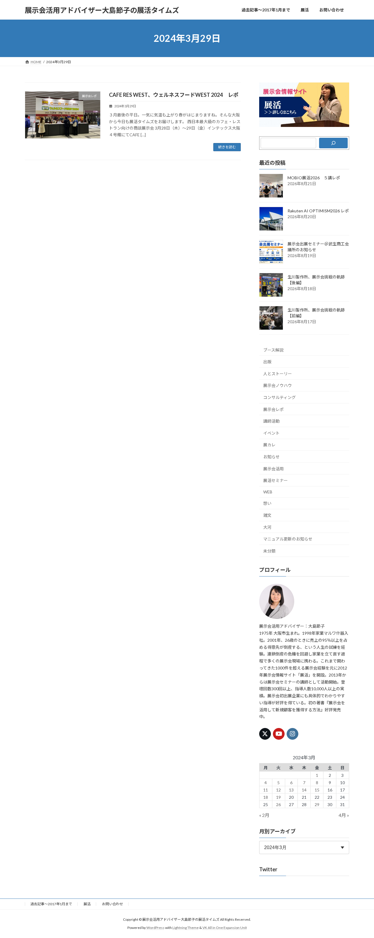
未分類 (269, 550)
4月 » (344, 815)
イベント (271, 433)
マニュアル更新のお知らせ (287, 538)
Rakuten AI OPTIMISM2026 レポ (318, 210)
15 (317, 789)
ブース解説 (273, 349)
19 (278, 797)
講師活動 (271, 421)
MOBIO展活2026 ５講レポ (314, 177)
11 (266, 789)
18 (266, 797)
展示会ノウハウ (277, 385)
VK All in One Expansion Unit (224, 928)
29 (317, 804)
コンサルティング (279, 397)
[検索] (333, 143)
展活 (87, 904)
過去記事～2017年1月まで (51, 904)
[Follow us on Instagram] (293, 734)
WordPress (155, 928)
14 (304, 789)
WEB (267, 491)
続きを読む (227, 147)
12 (278, 789)
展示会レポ (273, 409)
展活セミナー (275, 480)
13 (291, 789)
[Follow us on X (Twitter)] (265, 734)
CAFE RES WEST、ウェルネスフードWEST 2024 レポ (173, 95)
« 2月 (264, 815)
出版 (267, 361)
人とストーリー (277, 373)
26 (278, 804)
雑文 (267, 515)
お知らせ (271, 456)
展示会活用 (273, 468)
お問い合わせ (112, 904)
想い (267, 503)
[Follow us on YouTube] (279, 734)
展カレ (269, 445)
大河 (267, 527)
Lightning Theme (185, 928)
